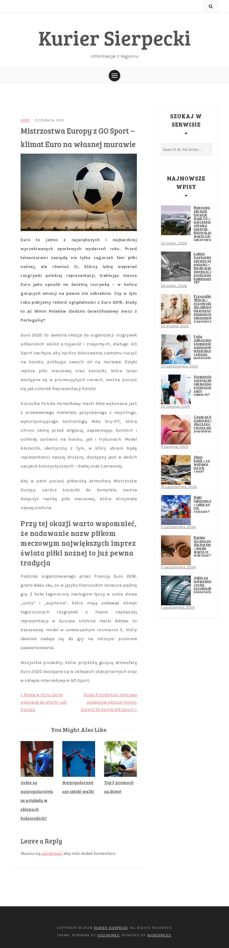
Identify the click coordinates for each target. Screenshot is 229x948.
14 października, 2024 (179, 487)
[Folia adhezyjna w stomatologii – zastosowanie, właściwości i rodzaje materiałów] (176, 349)
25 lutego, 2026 (174, 243)
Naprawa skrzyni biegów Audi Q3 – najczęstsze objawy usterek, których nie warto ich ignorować (204, 223)
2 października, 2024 (178, 567)
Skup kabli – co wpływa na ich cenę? (202, 464)
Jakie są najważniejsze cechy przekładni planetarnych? (207, 584)
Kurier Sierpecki (114, 37)
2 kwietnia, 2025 (174, 447)
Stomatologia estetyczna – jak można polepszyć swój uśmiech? (205, 385)
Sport (25, 120)
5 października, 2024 (178, 527)
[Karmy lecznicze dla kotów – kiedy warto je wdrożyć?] (176, 550)
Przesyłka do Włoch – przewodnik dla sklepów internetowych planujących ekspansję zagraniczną (207, 308)
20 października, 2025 (179, 366)
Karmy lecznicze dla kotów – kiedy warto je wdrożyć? (202, 546)
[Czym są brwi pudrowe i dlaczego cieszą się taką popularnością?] (176, 430)
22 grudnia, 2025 (175, 326)
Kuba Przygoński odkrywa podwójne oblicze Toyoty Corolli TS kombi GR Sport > (109, 702)
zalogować (51, 853)
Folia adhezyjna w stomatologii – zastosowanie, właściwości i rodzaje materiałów (207, 346)
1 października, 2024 (178, 607)
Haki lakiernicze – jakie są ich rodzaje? (204, 504)
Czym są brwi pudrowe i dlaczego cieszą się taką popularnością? (207, 424)
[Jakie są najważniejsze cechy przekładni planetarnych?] (176, 590)
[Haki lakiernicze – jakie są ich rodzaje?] (176, 510)
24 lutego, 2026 (174, 286)
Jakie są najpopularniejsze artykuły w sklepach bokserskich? (37, 800)
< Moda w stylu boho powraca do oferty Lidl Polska (43, 702)
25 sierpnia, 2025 (175, 406)
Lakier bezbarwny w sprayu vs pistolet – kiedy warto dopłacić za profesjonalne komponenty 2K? (206, 268)
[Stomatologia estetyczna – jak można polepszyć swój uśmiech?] (176, 389)
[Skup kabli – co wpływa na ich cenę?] (176, 470)
